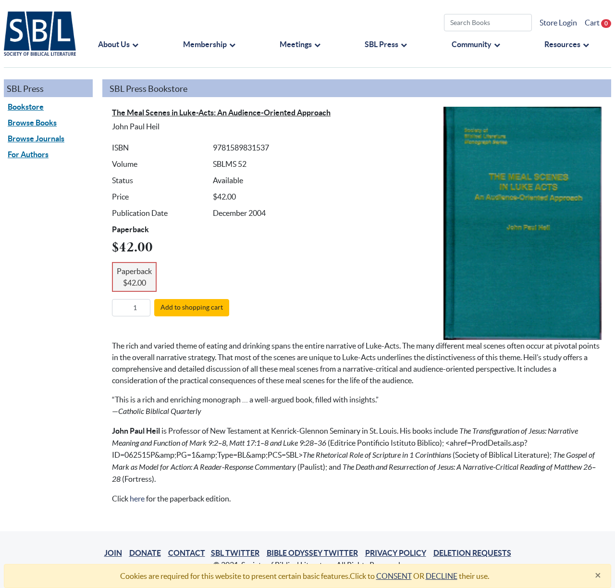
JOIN (113, 553)
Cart (596, 22)
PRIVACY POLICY (395, 553)
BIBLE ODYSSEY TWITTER (312, 553)
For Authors (28, 154)
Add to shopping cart (191, 307)
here (137, 498)
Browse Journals (36, 138)
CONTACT (186, 553)
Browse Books (32, 122)
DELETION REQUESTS (472, 553)
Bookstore (26, 106)
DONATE (145, 553)
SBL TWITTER (235, 553)
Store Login (558, 22)
